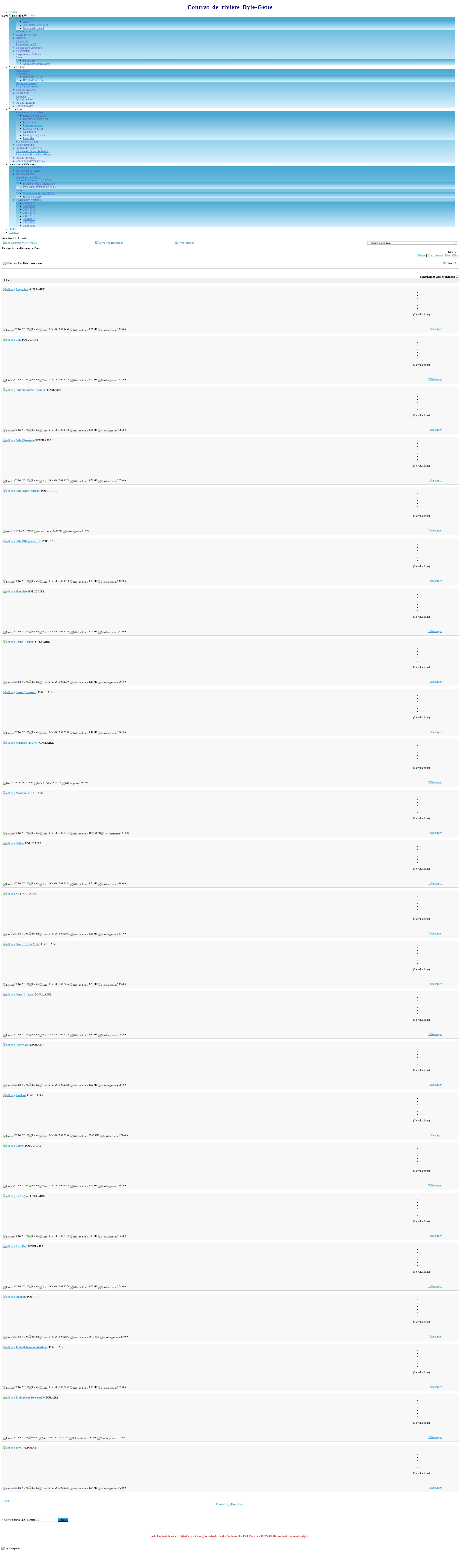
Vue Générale (30, 242)
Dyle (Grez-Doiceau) (28, 490)
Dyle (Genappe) (25, 440)
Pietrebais (22, 1044)
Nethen (20, 843)
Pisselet (20, 1145)
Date (447, 255)
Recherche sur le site (13, 1519)
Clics (455, 255)
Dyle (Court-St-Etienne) (30, 390)
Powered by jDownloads (230, 1504)
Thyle (19, 1447)
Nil (17, 893)
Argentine (22, 289)
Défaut (422, 255)
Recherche (117, 242)
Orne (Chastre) (25, 994)
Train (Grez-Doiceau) (29, 1397)
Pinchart (21, 1095)
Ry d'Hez (21, 1246)
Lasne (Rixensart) (26, 692)
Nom (430, 255)
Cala (18, 339)
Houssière (21, 591)
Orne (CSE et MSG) (28, 944)
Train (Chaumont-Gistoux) (32, 1347)
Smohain (21, 1296)
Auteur (439, 255)
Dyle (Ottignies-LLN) (29, 541)
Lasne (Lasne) (24, 641)
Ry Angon (22, 1196)
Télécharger (435, 329)
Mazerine (21, 793)
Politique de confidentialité (16, 1554)
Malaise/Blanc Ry (26, 742)
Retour (190, 242)
